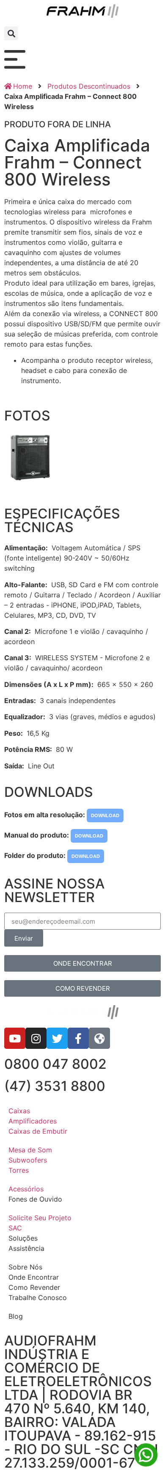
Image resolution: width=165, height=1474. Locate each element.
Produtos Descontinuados (88, 86)
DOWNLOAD (105, 815)
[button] (11, 33)
